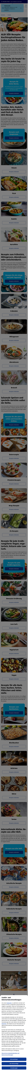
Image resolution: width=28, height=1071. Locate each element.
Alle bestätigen (14, 1059)
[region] (14, 1033)
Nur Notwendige (14, 1064)
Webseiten (9, 1003)
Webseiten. (4, 1024)
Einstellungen (14, 1068)
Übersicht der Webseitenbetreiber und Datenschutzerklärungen (10, 1054)
